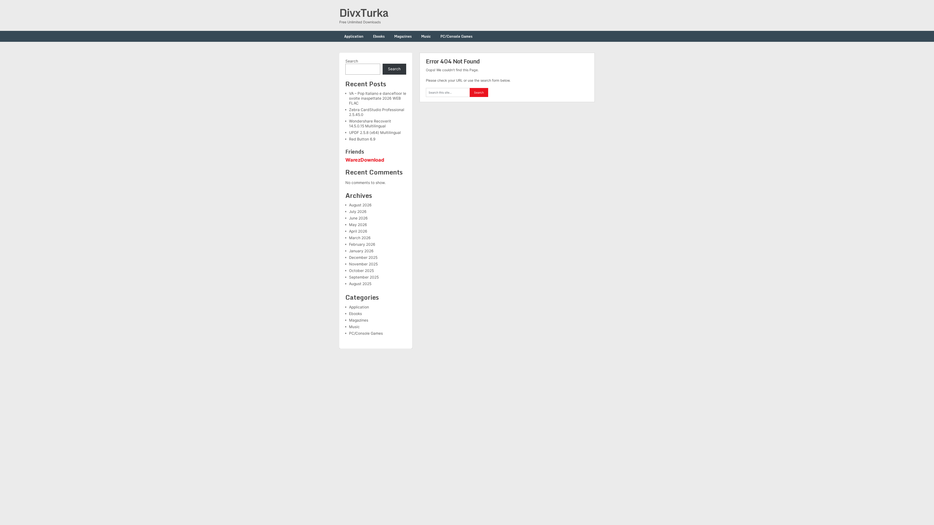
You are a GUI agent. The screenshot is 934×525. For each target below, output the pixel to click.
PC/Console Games (456, 36)
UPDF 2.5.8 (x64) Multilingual (375, 132)
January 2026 (361, 251)
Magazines (403, 36)
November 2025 (363, 264)
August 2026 (360, 205)
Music (426, 36)
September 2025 (364, 277)
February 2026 (362, 244)
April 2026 (358, 231)
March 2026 (360, 238)
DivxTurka (363, 12)
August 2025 (360, 283)
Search (351, 61)
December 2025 (363, 257)
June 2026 (358, 218)
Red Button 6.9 (362, 139)
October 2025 (361, 270)
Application (353, 36)
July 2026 (358, 211)
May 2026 (358, 224)
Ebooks (379, 36)
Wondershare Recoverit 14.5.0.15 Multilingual (370, 123)
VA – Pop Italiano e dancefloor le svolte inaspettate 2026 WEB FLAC (377, 98)
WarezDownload (364, 160)
